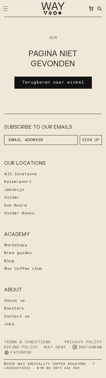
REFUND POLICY (21, 347)
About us (14, 300)
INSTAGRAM (90, 347)
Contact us (17, 316)
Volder (12, 197)
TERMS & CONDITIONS (27, 342)
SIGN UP (91, 140)
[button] (99, 8)
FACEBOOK (21, 352)
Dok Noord (15, 205)
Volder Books (19, 213)
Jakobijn (14, 189)
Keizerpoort (18, 181)
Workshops (15, 245)
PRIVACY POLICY (83, 342)
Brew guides (18, 253)
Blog (9, 261)
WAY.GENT (55, 347)
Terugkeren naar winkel (53, 82)
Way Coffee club (23, 268)
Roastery (14, 308)
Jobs (9, 324)
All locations (20, 174)
